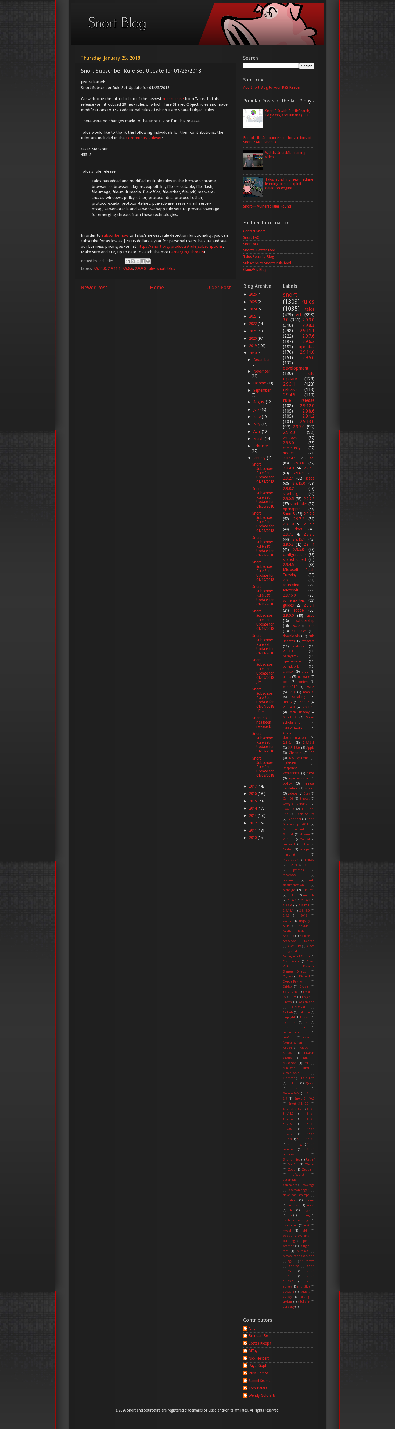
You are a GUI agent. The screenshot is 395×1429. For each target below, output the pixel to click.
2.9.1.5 (309, 687)
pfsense (288, 1246)
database (299, 631)
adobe (298, 610)
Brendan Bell (259, 1336)
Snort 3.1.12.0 (299, 1103)
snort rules (298, 504)
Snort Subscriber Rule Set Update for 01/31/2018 (263, 473)
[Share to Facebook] (143, 261)
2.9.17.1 (304, 905)
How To (288, 809)
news (310, 773)
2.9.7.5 (309, 499)
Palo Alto (307, 1078)
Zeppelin (308, 1169)
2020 (253, 338)
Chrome (295, 753)
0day (307, 793)
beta (286, 682)
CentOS (288, 798)
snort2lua (303, 1286)
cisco (310, 615)
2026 (253, 294)
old (304, 1230)
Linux (304, 1058)
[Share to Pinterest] (148, 261)
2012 (253, 823)
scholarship (305, 620)
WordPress (291, 773)
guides (288, 605)
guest (310, 1205)
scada (309, 478)
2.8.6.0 (291, 900)
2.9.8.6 (127, 268)
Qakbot (293, 1083)
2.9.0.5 (288, 499)
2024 (253, 309)
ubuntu (309, 890)
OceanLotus (291, 1073)
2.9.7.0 (299, 427)
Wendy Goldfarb (262, 1395)
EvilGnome (290, 992)
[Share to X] (138, 261)
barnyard (289, 844)
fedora (310, 1200)
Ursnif (310, 1159)
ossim (293, 865)
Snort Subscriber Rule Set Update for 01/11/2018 (263, 644)
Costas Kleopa (260, 1343)
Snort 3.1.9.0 (306, 1139)
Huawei (305, 1017)
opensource (292, 661)
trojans (288, 1301)
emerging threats (187, 252)
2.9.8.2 (288, 488)
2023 (253, 316)
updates (306, 346)
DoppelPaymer (293, 981)
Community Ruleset (144, 138)
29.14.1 (288, 921)
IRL (307, 1022)
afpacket (298, 1174)
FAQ (292, 692)
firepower (294, 1205)
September (262, 390)
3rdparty (304, 921)
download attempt (296, 1195)
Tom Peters (258, 1388)
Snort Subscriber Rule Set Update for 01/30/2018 (263, 497)
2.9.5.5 (309, 524)
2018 (253, 353)
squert (305, 1291)
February (260, 446)
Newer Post (94, 287)
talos (171, 268)
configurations (294, 554)
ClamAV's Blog (255, 269)
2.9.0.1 (288, 742)
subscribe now (115, 235)
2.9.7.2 (298, 519)
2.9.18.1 (288, 910)
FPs (294, 997)
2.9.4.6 (289, 395)
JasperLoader (291, 1032)
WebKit (305, 839)
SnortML (288, 834)
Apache (305, 936)
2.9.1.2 (308, 416)
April (257, 431)
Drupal (304, 986)
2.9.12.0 (307, 405)
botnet (305, 844)
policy (287, 783)
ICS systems (298, 758)
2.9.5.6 (308, 357)
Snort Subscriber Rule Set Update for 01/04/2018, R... (263, 700)
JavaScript (289, 1037)
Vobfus (293, 1164)
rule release (173, 98)
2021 (253, 331)
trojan (309, 788)
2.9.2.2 (309, 514)
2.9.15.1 (298, 539)
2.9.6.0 (309, 468)
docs (298, 529)
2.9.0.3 (288, 651)
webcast (308, 641)
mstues (288, 453)
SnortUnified (291, 1159)
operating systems (296, 1235)
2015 (253, 801)
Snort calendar (294, 829)
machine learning (295, 1220)
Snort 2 (289, 717)
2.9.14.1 (289, 458)
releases (302, 1251)
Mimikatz (289, 1068)
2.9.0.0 (288, 615)
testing (304, 1297)
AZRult (303, 926)
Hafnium (304, 1012)
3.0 (286, 319)
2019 (253, 345)
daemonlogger (298, 1190)
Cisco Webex (292, 961)
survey (287, 1297)
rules (151, 268)
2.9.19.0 (304, 910)
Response (290, 768)
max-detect (290, 1225)
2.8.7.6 (287, 905)
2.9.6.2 (308, 341)
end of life (290, 687)
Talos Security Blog (258, 256)
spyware (288, 1291)
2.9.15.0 (298, 483)
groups (305, 849)
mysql (287, 1230)
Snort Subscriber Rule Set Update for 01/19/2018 (263, 571)
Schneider (294, 819)
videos (292, 793)
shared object (294, 559)
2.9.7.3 (288, 534)
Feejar (306, 997)
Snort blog (294, 1144)
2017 (253, 786)
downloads (291, 636)
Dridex (287, 986)
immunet (289, 854)
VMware (305, 834)
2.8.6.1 (309, 605)
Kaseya (304, 1047)
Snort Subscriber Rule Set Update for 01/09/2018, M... (263, 671)
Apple (310, 748)
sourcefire (291, 585)
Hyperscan (290, 1022)
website (298, 646)
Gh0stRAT (298, 1007)
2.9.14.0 (289, 707)
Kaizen (287, 1047)
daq (311, 626)
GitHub (288, 1012)
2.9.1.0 (288, 524)
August (259, 402)
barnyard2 (291, 656)
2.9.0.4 (295, 626)
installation (290, 859)
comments (290, 1185)
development (295, 368)
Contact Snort (254, 231)
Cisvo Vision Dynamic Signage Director (299, 966)
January (260, 458)
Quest (310, 1083)
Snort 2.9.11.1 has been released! (263, 722)
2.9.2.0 (309, 534)
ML (306, 1063)
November (261, 371)
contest (302, 682)
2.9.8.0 (288, 443)
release (290, 389)
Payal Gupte (258, 1365)
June (257, 416)
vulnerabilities (294, 600)
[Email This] (127, 261)
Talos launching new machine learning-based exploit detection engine (289, 183)
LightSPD (289, 763)
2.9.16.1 (308, 742)
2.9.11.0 (99, 268)
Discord (304, 976)
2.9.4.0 (288, 468)
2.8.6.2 (305, 900)
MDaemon (290, 1063)
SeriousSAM (291, 1093)
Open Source (305, 814)
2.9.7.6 (308, 336)
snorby (294, 1266)
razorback (289, 875)
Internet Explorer (295, 1027)
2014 (253, 808)
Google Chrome (295, 804)
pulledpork (291, 666)
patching (289, 1241)
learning (304, 1215)
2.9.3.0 (298, 463)
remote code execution (299, 1256)
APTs (286, 926)
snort (161, 268)
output (309, 865)
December (261, 359)
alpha (287, 677)
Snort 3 (289, 514)
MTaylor (255, 1351)
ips (290, 1215)
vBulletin (304, 1301)
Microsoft (290, 590)
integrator (307, 1210)
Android (288, 936)
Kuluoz (288, 1053)
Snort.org (250, 244)
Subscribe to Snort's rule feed (267, 263)
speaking (298, 697)
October (260, 383)
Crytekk (288, 976)
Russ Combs (258, 1373)
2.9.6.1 (298, 473)
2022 (253, 323)
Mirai (306, 1068)
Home (157, 287)
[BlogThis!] (132, 261)
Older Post (218, 287)
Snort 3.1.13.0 (292, 1109)
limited (309, 859)
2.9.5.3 (288, 544)
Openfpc (289, 1078)
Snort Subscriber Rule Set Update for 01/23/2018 (263, 546)
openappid (291, 509)
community (292, 448)
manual (308, 692)
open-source (298, 778)
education (290, 1200)
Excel (306, 992)
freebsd (288, 849)
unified (292, 895)
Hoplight (289, 1017)
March (259, 439)
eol (312, 458)
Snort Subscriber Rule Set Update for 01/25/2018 (263, 522)
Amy (252, 1328)
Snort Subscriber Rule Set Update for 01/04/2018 (263, 742)
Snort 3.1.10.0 (305, 1098)
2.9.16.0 (289, 595)
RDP (298, 1088)
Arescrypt (289, 941)
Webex (309, 1164)
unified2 (308, 895)
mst (306, 1225)
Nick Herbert (259, 1358)
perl (305, 1241)
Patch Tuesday (299, 712)
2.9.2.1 (288, 478)
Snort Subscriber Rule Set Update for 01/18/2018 (263, 595)
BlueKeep (307, 941)
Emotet (305, 798)
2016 (253, 793)
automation (291, 1180)
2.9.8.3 (308, 325)
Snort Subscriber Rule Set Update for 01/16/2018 (263, 620)
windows (290, 437)
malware (303, 677)
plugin (304, 1246)
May (257, 424)
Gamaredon (306, 1002)
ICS (311, 753)
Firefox (287, 1002)
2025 (253, 302)
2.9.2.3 (289, 432)
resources (290, 880)
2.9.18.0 (294, 748)
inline (291, 1210)
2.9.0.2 (304, 702)
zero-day (289, 1307)
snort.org (290, 493)
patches (298, 870)
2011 (253, 830)
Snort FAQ (251, 237)
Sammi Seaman (261, 1380)
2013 (253, 815)
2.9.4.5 (288, 564)
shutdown (307, 1261)
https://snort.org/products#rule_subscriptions (180, 246)
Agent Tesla (293, 930)
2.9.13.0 (307, 421)
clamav (288, 671)
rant (285, 1251)
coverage (308, 1185)
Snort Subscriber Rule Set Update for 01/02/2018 (263, 767)
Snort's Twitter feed (259, 250)
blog (305, 671)
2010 (253, 837)
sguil (291, 1261)
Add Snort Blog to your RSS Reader (272, 87)
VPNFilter (289, 839)
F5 (284, 997)
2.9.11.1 (114, 268)
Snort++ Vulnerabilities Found (267, 206)
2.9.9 (286, 915)
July (256, 409)
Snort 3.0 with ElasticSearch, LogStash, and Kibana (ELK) (287, 113)
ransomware (292, 727)
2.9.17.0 (308, 707)
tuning (287, 702)
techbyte (289, 890)
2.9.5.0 (298, 549)
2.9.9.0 (140, 268)
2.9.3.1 (289, 384)
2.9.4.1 (309, 544)
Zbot (291, 1169)
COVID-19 (294, 946)
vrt (298, 314)
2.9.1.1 (288, 580)
